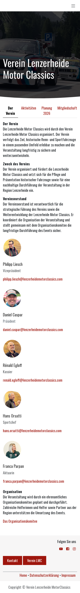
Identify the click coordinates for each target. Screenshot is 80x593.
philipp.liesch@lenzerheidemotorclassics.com (33, 279)
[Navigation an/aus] (73, 6)
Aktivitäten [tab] (28, 107)
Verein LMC (34, 560)
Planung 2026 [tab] (47, 110)
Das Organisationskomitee (20, 521)
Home (23, 575)
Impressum (69, 575)
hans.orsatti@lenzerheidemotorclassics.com (32, 430)
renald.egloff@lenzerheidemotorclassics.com (32, 380)
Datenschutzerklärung (44, 575)
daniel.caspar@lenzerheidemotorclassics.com (33, 329)
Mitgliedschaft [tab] (67, 107)
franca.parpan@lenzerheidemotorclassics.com (33, 481)
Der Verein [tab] (10, 110)
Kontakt (12, 560)
